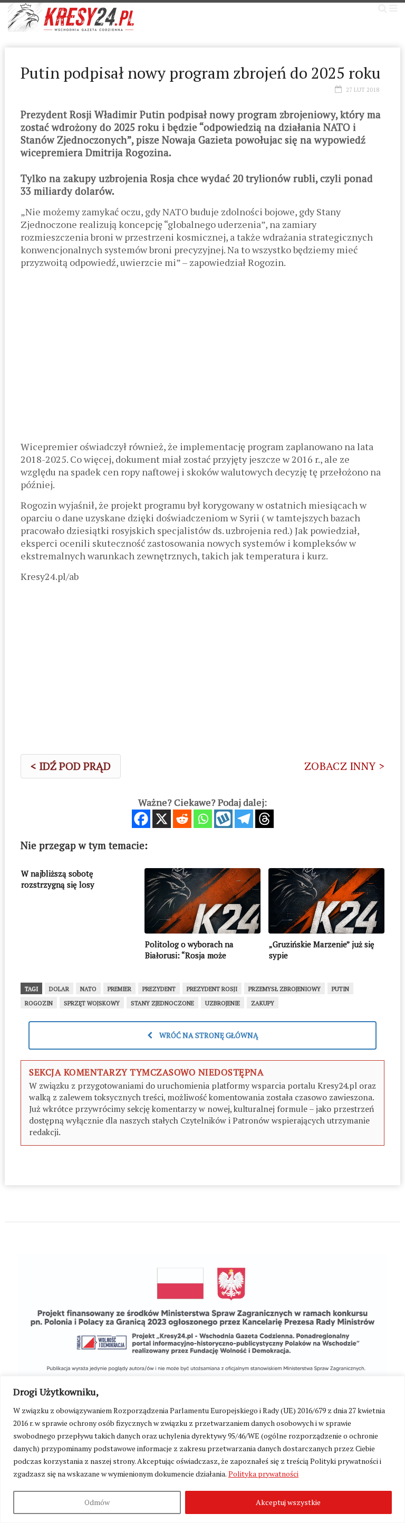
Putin (340, 989)
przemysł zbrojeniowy (284, 989)
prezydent (159, 989)
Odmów (97, 1502)
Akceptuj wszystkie (288, 1502)
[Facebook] (141, 819)
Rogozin (39, 1003)
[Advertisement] (202, 358)
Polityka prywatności (263, 1474)
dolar (59, 989)
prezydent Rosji (212, 989)
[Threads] (264, 819)
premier (119, 989)
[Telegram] (244, 819)
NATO (88, 989)
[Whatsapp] (203, 819)
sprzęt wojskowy (92, 1003)
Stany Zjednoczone (162, 1003)
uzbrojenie (222, 1003)
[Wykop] (223, 819)
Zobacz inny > (344, 766)
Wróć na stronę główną (208, 1035)
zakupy (262, 1003)
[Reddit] (182, 819)
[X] (161, 819)
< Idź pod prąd (71, 766)
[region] (202, 1449)
